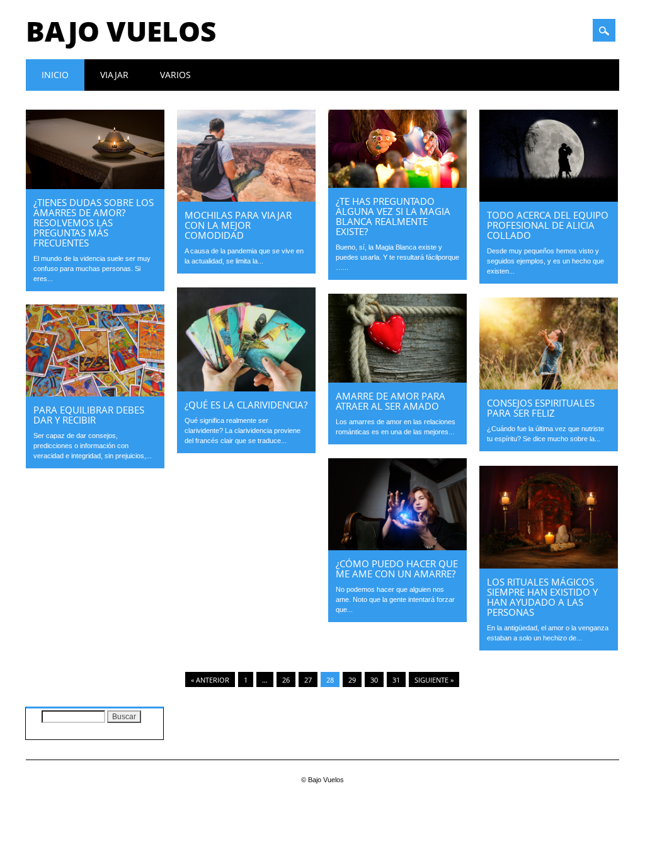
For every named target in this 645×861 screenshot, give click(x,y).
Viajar (114, 75)
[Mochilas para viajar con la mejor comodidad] (246, 199)
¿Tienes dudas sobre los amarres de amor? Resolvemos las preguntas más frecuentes (93, 222)
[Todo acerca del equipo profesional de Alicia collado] (548, 199)
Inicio (55, 75)
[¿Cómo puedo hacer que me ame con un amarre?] (397, 547)
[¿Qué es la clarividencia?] (246, 388)
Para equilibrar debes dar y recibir (88, 414)
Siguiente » (434, 680)
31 (396, 680)
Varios (175, 75)
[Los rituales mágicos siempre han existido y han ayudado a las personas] (548, 565)
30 (374, 680)
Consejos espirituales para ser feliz (541, 407)
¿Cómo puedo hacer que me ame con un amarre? (397, 568)
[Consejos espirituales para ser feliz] (548, 386)
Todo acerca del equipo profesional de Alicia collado (547, 225)
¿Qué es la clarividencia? (246, 404)
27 (308, 680)
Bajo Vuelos (121, 31)
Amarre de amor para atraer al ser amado (390, 401)
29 (352, 680)
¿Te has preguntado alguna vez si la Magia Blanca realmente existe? (393, 216)
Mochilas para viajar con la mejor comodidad (238, 225)
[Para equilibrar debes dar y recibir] (95, 393)
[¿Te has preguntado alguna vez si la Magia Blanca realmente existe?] (397, 185)
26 (286, 680)
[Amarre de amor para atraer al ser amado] (397, 379)
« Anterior (210, 680)
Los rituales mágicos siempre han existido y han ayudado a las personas (542, 596)
